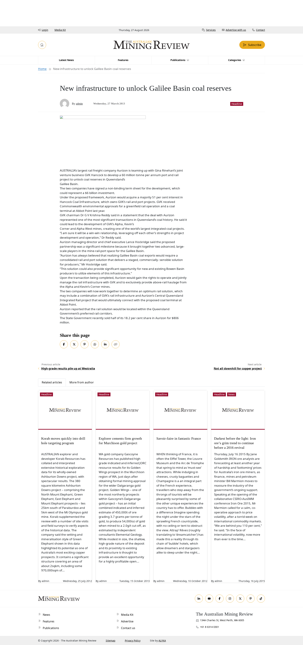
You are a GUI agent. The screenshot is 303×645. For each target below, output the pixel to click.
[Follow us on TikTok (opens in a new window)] (261, 598)
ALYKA (162, 640)
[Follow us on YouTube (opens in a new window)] (209, 598)
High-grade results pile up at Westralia (68, 368)
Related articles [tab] (52, 382)
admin (79, 103)
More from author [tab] (81, 382)
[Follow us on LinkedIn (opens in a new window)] (199, 598)
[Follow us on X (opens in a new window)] (240, 598)
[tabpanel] (151, 485)
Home (42, 69)
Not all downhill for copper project (238, 368)
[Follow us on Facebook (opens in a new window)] (219, 598)
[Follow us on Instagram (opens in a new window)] (230, 598)
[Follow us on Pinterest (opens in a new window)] (250, 598)
